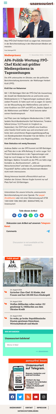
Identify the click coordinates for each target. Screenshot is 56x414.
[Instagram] (43, 397)
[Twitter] (20, 397)
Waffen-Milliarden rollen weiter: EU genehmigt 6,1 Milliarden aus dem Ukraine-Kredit (27, 307)
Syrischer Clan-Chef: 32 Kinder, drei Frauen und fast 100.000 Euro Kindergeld (30, 293)
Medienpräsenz (12, 55)
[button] (5, 2)
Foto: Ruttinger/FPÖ (10, 50)
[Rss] (28, 397)
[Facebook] (12, 397)
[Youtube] (36, 397)
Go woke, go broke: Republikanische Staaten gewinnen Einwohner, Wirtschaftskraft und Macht (27, 321)
